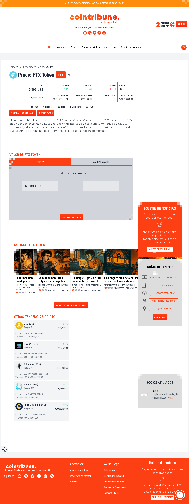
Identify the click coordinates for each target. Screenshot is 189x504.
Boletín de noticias (130, 47)
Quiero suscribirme (159, 249)
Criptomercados (29, 67)
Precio (40, 161)
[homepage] (43, 47)
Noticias (61, 47)
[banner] (71, 142)
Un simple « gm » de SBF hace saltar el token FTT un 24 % (87, 279)
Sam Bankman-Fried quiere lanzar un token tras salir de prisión (25, 279)
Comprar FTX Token (71, 217)
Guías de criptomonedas (95, 47)
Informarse (30, 293)
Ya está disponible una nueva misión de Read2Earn (94, 3)
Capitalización (101, 161)
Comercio (64, 290)
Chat (36, 107)
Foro (63, 107)
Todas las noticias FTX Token (71, 305)
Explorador (49, 107)
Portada (13, 67)
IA (114, 47)
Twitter (92, 107)
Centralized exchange (22, 113)
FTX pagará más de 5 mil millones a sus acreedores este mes (126, 279)
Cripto (73, 47)
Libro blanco (77, 107)
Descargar (159, 317)
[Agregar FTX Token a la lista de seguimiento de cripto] (69, 75)
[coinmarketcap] (105, 106)
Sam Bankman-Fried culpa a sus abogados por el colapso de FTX (51, 279)
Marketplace (46, 113)
